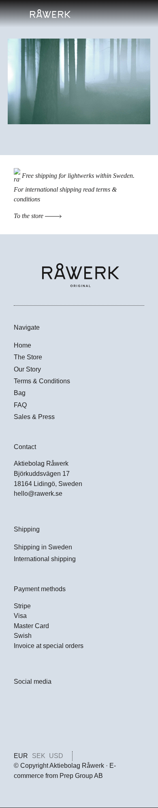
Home (22, 345)
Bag (20, 392)
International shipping (45, 558)
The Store (28, 357)
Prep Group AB (81, 775)
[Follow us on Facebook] (18, 702)
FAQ (20, 405)
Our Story (27, 369)
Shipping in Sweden (43, 547)
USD (56, 755)
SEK (38, 755)
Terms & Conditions (42, 381)
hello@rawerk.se (38, 493)
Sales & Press (34, 416)
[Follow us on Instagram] (18, 721)
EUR (21, 755)
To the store (29, 215)
